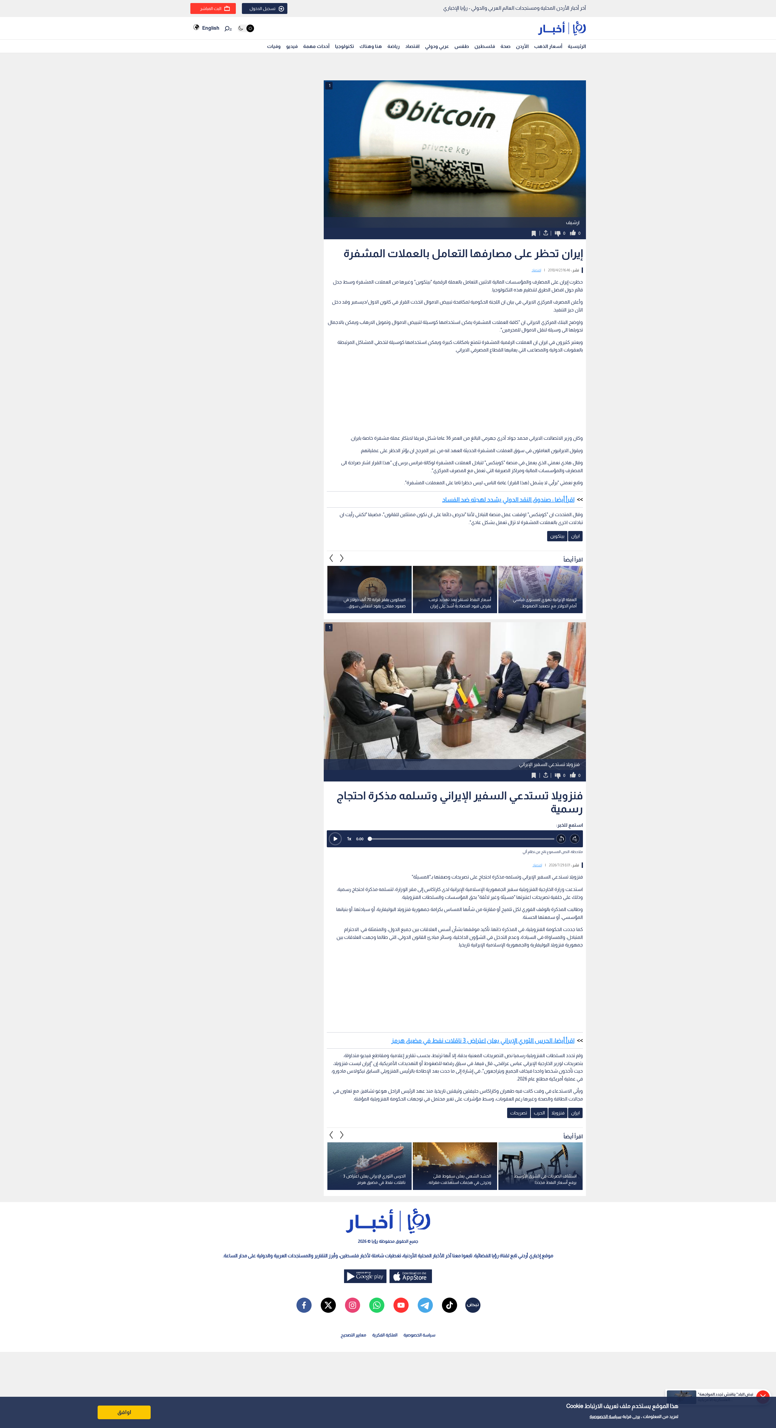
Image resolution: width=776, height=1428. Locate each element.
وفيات (274, 46)
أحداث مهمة (316, 46)
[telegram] (425, 1305)
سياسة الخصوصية (605, 1416)
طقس (461, 46)
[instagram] (352, 1305)
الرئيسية (577, 46)
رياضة (393, 46)
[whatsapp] (376, 1305)
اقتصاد (412, 46)
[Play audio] (335, 839)
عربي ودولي (437, 46)
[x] (328, 1305)
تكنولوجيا (344, 46)
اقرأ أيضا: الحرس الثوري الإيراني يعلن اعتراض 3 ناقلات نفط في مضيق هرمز (482, 1040)
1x (349, 838)
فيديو (292, 46)
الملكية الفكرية (384, 1334)
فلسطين (484, 46)
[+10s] (575, 839)
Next (331, 558)
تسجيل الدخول (262, 8)
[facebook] (304, 1305)
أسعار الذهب (548, 46)
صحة (505, 46)
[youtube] (401, 1305)
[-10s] (561, 839)
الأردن (522, 46)
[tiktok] (449, 1305)
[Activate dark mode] (245, 28)
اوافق (124, 1412)
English (210, 28)
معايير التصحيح (353, 1334)
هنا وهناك (371, 46)
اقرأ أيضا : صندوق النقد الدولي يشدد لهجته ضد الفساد (508, 499)
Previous (342, 558)
